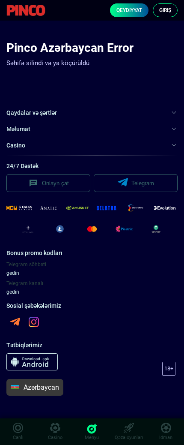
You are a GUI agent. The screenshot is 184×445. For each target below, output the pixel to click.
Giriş (165, 10)
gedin (12, 273)
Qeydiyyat (129, 10)
